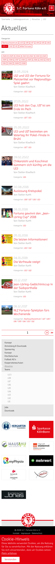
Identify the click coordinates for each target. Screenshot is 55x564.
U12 (11, 46)
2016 (23, 60)
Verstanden (10, 559)
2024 (18, 56)
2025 (11, 56)
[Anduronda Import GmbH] (41, 474)
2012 (48, 60)
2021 (38, 56)
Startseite (6, 19)
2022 (31, 56)
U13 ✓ (4, 46)
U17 (32, 43)
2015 (29, 60)
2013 (42, 60)
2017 (17, 60)
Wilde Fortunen (25, 46)
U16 (37, 43)
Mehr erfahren (9, 553)
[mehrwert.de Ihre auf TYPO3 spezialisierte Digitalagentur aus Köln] (41, 460)
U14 (48, 43)
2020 (44, 56)
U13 (25, 92)
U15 (42, 43)
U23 (21, 43)
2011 (4, 63)
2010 (10, 63)
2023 (25, 56)
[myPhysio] (14, 460)
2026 (4, 56)
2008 (23, 63)
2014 (35, 60)
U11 (16, 46)
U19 (27, 43)
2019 (4, 60)
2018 (11, 60)
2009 (17, 63)
